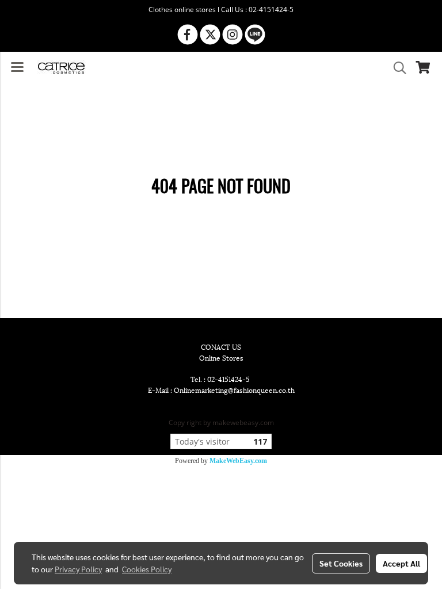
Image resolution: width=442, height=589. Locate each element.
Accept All (401, 563)
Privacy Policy (78, 569)
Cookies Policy (147, 569)
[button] (395, 68)
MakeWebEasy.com (238, 461)
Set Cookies (341, 563)
